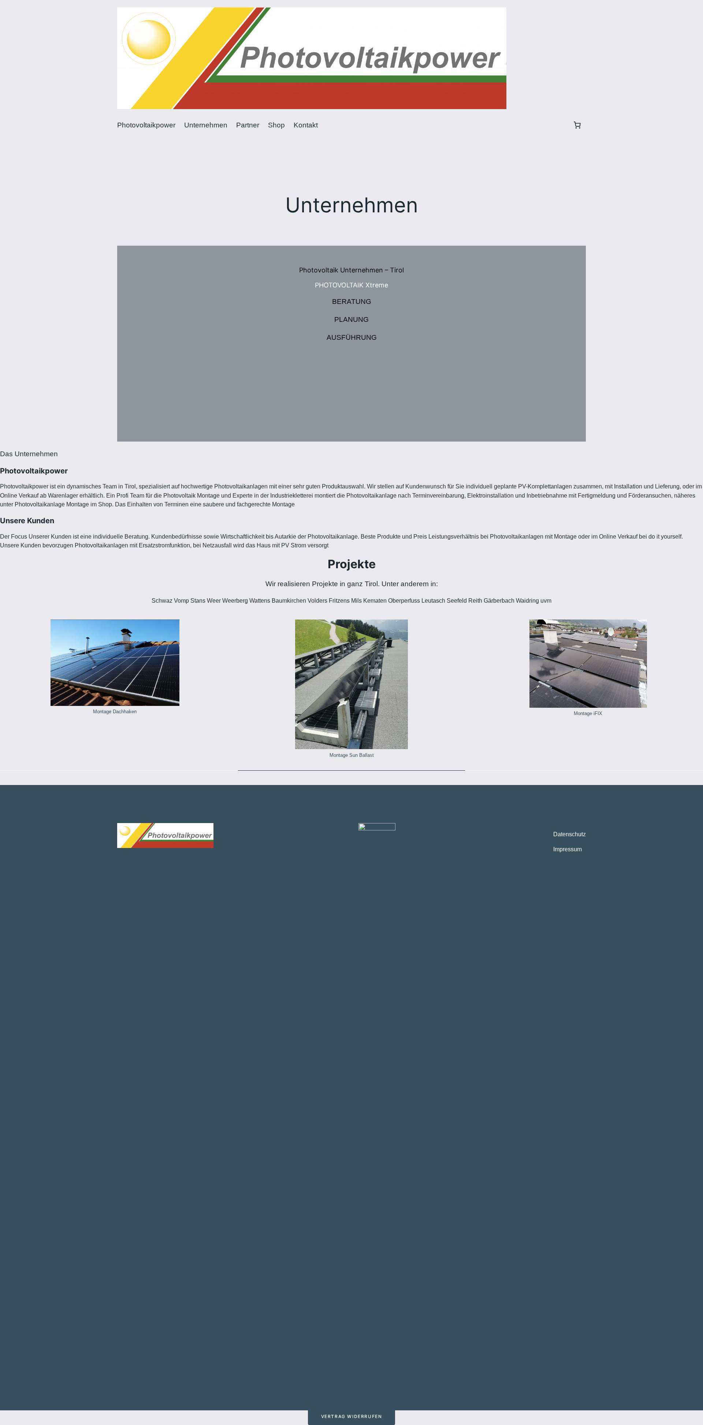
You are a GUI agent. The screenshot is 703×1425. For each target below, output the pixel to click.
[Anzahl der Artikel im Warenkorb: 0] (577, 125)
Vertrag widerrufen (351, 1416)
